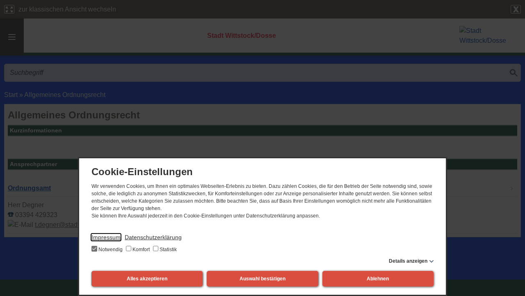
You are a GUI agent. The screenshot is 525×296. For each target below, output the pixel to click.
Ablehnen (378, 279)
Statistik (167, 249)
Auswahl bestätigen (262, 279)
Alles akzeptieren (147, 279)
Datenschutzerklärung (153, 237)
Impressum (106, 237)
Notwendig (110, 249)
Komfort (141, 249)
